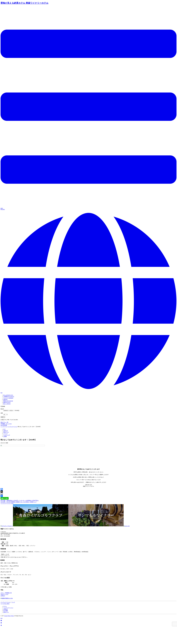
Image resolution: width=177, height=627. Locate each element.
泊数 (2, 413)
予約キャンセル (4, 594)
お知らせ (5, 430)
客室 (8, 401)
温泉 (5, 399)
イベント (5, 433)
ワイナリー (8, 398)
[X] (88, 491)
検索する (3, 417)
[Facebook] (88, 489)
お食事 (8, 396)
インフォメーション (12, 426)
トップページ (4, 426)
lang (1, 618)
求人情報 (5, 610)
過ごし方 (7, 403)
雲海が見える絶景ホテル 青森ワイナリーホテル (24, 3)
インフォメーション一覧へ (7, 503)
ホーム (5, 606)
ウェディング (6, 435)
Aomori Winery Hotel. (9, 615)
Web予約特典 (4, 425)
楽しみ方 (8, 395)
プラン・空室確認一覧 (6, 592)
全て (4, 429)
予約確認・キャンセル (6, 423)
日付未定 (17, 410)
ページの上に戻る (5, 603)
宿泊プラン (6, 432)
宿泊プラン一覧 (4, 422)
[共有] (88, 496)
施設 (7, 402)
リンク (13, 602)
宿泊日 (2, 409)
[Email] (88, 494)
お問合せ (3, 595)
